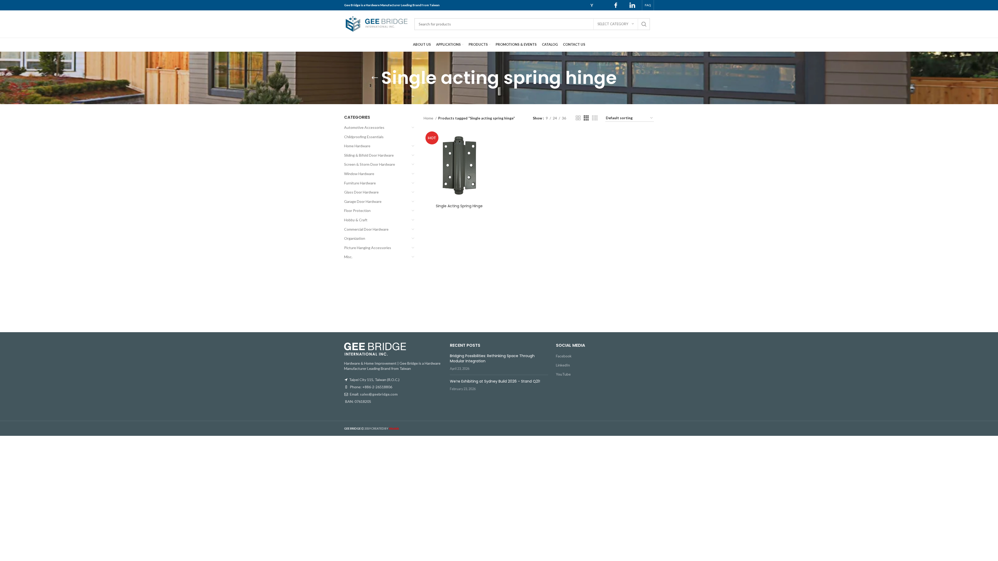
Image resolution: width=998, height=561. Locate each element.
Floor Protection (357, 210)
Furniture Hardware (360, 183)
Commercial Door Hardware (366, 229)
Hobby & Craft (355, 220)
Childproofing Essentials (364, 137)
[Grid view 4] (595, 118)
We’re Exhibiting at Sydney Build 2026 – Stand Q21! (495, 381)
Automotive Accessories (364, 127)
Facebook (564, 356)
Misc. (348, 257)
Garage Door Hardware (363, 201)
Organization (354, 238)
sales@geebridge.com (379, 394)
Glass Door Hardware (361, 192)
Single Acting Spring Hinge (459, 206)
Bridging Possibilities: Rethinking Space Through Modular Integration (492, 358)
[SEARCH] (644, 24)
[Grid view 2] (578, 118)
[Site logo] (376, 23)
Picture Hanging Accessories (367, 247)
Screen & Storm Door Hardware (369, 164)
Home (429, 118)
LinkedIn (563, 365)
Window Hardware (359, 173)
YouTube (563, 374)
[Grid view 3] (586, 118)
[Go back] (374, 78)
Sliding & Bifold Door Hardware (369, 155)
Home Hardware (357, 146)
